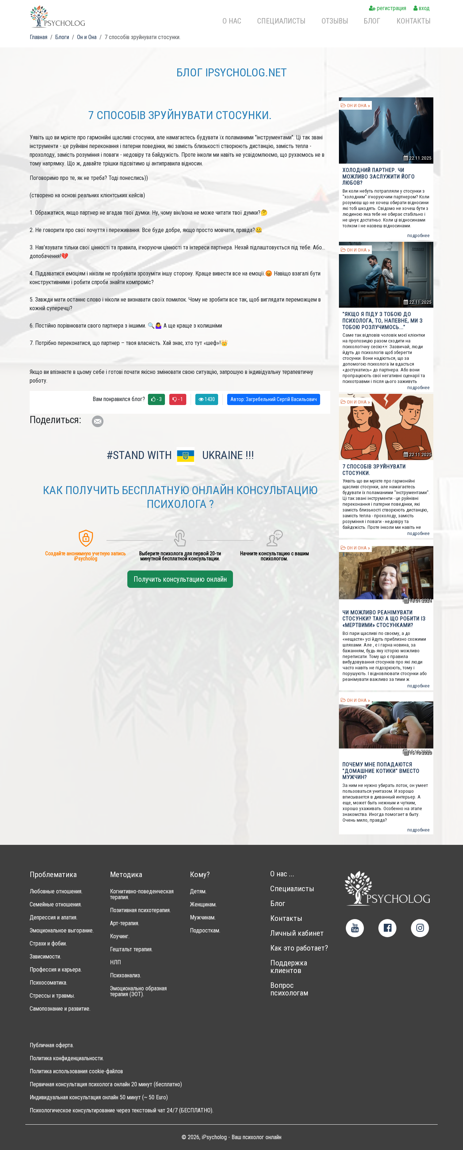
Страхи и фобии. (48, 944)
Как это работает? (299, 948)
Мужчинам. (203, 918)
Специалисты (281, 21)
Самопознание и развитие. (60, 1009)
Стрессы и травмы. (52, 996)
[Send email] (97, 421)
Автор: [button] (273, 399)
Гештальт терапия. (131, 949)
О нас (231, 21)
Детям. (198, 891)
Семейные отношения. (56, 904)
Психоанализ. (125, 975)
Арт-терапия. (124, 923)
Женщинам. (203, 904)
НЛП (115, 962)
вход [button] (423, 8)
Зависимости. (45, 957)
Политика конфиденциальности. (67, 1058)
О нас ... (282, 874)
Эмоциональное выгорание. (62, 931)
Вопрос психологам (289, 989)
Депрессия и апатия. (53, 918)
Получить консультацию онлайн (180, 579)
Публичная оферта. (52, 1045)
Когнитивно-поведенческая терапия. (142, 894)
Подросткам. (205, 931)
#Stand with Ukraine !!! (180, 455)
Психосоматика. (48, 983)
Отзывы (335, 21)
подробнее (418, 235)
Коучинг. (119, 936)
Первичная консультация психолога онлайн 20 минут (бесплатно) (106, 1084)
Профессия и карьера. (56, 970)
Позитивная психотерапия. (140, 910)
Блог (372, 21)
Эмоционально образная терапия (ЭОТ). (138, 991)
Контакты (413, 21)
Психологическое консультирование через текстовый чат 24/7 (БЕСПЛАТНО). (121, 1110)
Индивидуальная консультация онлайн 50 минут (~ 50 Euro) (99, 1097)
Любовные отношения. (56, 891)
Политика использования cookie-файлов (76, 1071)
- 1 (180, 399)
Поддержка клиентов (288, 966)
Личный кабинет (297, 933)
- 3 (159, 399)
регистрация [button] (390, 8)
